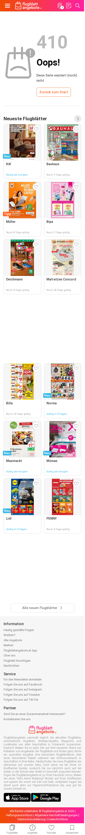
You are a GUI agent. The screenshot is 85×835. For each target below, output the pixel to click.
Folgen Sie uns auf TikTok (21, 699)
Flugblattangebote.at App (20, 650)
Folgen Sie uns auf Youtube (22, 694)
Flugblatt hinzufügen (17, 660)
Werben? (9, 635)
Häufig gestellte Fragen (19, 630)
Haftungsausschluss (19, 815)
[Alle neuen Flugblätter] (77, 118)
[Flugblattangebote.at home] (28, 5)
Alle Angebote (13, 640)
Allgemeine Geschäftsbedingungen (56, 815)
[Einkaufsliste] (68, 5)
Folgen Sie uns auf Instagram (23, 689)
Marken (8, 645)
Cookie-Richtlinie (57, 819)
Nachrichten (11, 665)
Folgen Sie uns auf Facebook (23, 684)
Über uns (9, 655)
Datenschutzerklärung (31, 819)
